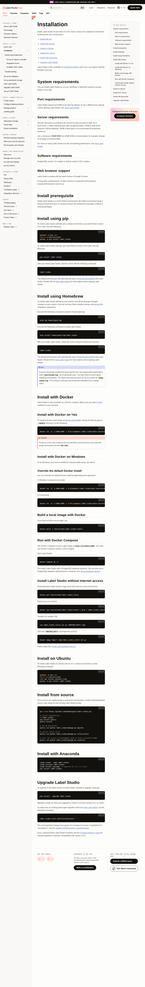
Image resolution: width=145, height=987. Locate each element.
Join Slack (8, 210)
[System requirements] (71, 82)
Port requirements (121, 32)
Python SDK (8, 179)
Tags (41, 13)
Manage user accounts (12, 158)
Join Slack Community (126, 868)
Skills (34, 13)
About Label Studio (11, 26)
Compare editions (10, 34)
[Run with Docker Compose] (71, 541)
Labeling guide (9, 112)
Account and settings (11, 162)
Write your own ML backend (14, 141)
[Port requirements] (71, 100)
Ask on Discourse (10, 214)
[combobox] (67, 8)
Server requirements (122, 36)
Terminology (8, 30)
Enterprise (111, 8)
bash (100, 232)
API (48, 13)
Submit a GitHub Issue (122, 861)
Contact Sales (9, 217)
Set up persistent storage (13, 80)
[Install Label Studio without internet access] (71, 581)
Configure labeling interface (14, 104)
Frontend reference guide (90, 833)
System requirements (120, 29)
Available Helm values (14, 67)
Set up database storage (90, 571)
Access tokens (9, 166)
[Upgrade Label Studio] (71, 782)
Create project (9, 101)
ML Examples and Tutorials (14, 145)
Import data (8, 125)
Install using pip (118, 52)
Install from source (47, 53)
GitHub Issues (9, 206)
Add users (7, 155)
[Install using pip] (71, 218)
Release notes (9, 227)
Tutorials (13, 13)
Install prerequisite (119, 48)
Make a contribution (84, 868)
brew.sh (97, 304)
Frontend (7, 186)
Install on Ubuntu (47, 48)
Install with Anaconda (48, 58)
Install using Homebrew (121, 56)
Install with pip (46, 39)
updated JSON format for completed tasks (72, 828)
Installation (8, 50)
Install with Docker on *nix (124, 63)
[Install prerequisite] (71, 196)
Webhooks (8, 182)
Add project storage (11, 121)
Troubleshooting (10, 72)
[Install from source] (71, 695)
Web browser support (122, 44)
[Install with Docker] (71, 397)
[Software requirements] (71, 156)
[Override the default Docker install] (71, 470)
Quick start (135, 8)
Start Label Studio (10, 84)
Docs (5, 13)
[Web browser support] (71, 171)
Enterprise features (11, 37)
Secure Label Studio (11, 91)
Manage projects (10, 108)
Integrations (101, 8)
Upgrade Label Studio (12, 87)
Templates (24, 13)
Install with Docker (47, 44)
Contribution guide (10, 190)
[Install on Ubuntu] (71, 658)
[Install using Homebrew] (71, 296)
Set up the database (11, 76)
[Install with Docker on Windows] (71, 457)
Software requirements (123, 40)
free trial (48, 70)
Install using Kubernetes (13, 55)
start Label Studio (63, 282)
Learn (91, 8)
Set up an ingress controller (16, 59)
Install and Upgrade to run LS (63, 647)
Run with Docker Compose (124, 79)
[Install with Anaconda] (71, 754)
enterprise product (71, 67)
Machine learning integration (14, 138)
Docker (99, 402)
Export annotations (11, 128)
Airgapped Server (12, 63)
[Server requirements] (71, 118)
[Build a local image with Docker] (71, 515)
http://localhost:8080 (86, 279)
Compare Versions (125, 116)
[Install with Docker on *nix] (71, 415)
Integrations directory (12, 193)
